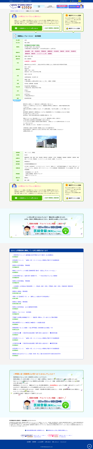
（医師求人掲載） (62, 6)
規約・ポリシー (55, 441)
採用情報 (34, 441)
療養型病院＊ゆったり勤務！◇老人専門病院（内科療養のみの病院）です (32, 327)
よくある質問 (40, 441)
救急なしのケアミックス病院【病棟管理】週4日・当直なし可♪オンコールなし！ (34, 270)
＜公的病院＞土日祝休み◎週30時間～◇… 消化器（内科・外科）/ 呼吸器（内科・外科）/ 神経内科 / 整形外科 (42, 286)
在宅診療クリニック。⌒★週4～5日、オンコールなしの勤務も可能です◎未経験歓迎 (35, 260)
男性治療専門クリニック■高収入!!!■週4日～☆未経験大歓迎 (28, 322)
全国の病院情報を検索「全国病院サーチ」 (36, 430)
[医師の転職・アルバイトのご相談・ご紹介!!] (46, 230)
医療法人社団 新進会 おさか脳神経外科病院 (24, 307)
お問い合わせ (48, 441)
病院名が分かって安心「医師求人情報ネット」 (58, 430)
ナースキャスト (65, 436)
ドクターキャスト (40, 436)
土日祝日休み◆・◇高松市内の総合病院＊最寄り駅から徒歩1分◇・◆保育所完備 (34, 333)
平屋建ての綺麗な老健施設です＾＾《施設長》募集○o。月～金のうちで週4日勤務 (34, 317)
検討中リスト (76, 1)
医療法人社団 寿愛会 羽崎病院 (21, 265)
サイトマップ (81, 3)
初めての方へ (64, 1)
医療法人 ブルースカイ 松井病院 (21, 312)
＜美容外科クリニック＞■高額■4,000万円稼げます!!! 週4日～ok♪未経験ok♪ (33, 255)
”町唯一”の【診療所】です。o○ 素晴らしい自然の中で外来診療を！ (31, 296)
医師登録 (74, 6)
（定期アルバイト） (50, 7)
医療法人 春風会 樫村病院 (20, 291)
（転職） (39, 7)
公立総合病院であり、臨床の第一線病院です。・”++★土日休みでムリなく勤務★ (34, 275)
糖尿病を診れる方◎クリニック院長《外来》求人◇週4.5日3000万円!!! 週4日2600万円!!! (36, 353)
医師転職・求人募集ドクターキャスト (17, 11)
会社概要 (29, 441)
